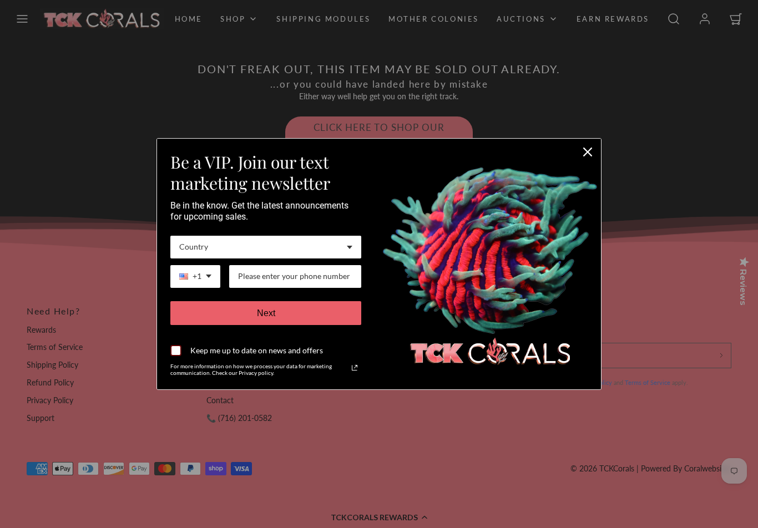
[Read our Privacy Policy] (354, 367)
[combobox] (265, 247)
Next (266, 313)
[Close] (587, 152)
